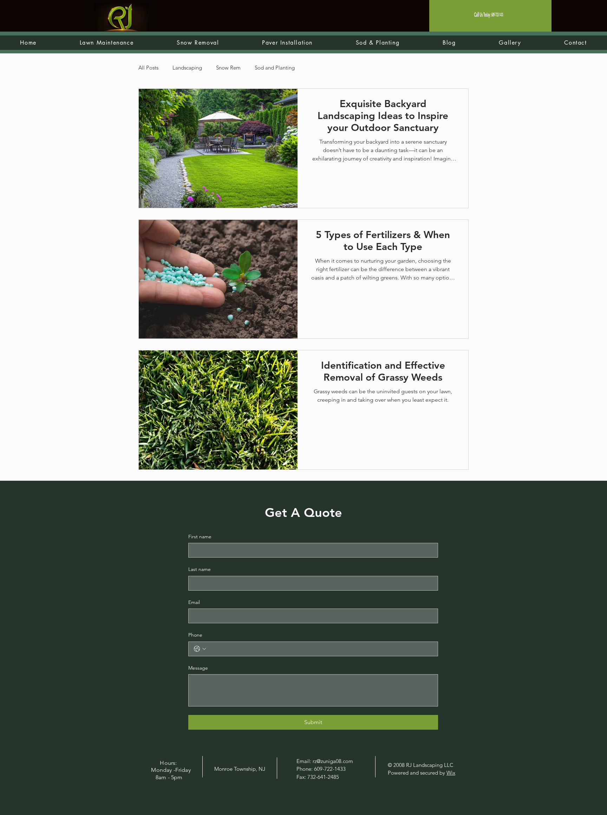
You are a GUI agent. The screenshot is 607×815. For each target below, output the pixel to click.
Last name (199, 569)
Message (198, 668)
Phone (195, 635)
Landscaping (187, 67)
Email (194, 602)
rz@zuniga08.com (333, 761)
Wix (450, 772)
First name (199, 536)
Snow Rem (228, 67)
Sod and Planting (275, 67)
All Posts (148, 67)
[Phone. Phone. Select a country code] (200, 649)
